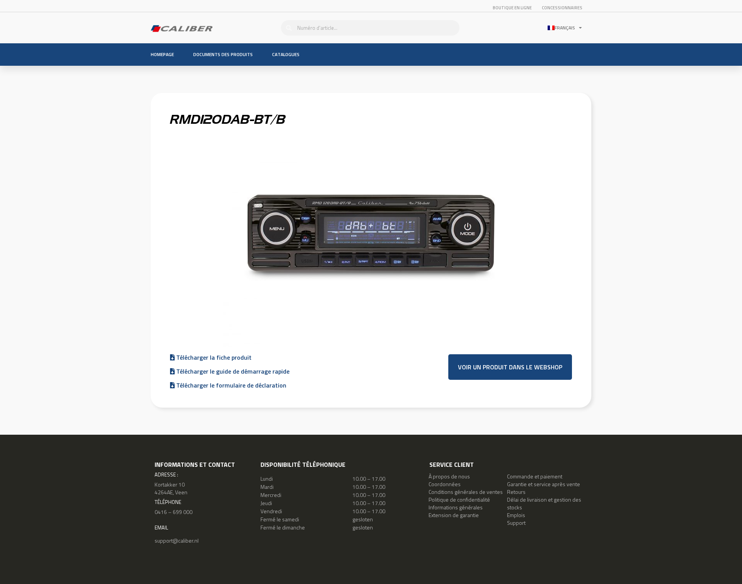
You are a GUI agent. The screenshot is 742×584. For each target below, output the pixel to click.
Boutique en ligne (512, 8)
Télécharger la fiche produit (213, 357)
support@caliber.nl (177, 540)
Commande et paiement (534, 476)
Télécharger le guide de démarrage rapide (232, 371)
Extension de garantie (454, 515)
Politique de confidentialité (459, 499)
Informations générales (456, 507)
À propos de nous (449, 476)
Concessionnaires (562, 8)
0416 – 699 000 (173, 512)
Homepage (162, 54)
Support (516, 523)
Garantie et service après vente (543, 484)
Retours (516, 492)
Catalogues (286, 54)
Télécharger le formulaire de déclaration (230, 385)
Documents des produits (223, 54)
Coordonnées (445, 484)
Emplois (516, 515)
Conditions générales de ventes (466, 492)
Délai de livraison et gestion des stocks (544, 503)
